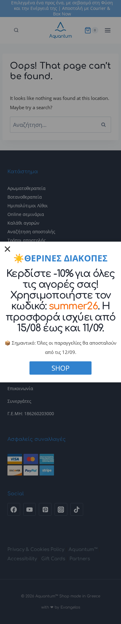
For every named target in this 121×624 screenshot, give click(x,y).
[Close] (7, 249)
